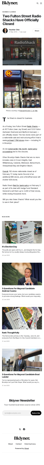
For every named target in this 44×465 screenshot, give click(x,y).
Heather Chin (14, 30)
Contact (19, 444)
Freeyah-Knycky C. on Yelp (28, 111)
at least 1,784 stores (16, 140)
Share (37, 31)
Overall (5, 171)
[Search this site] (37, 3)
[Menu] (41, 3)
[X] (20, 429)
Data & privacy (30, 444)
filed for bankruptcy (21, 185)
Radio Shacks (32, 126)
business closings (9, 12)
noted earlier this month (17, 149)
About (10, 444)
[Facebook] (24, 429)
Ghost (26, 448)
